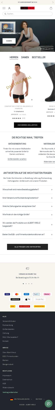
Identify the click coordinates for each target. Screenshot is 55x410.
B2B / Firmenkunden (10, 356)
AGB (4, 383)
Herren (14, 57)
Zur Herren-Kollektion (27, 125)
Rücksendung (8, 325)
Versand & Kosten (9, 321)
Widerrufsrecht (8, 388)
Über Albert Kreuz (9, 352)
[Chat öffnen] (48, 403)
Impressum (7, 375)
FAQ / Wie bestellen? (10, 337)
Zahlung (6, 333)
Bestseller (38, 57)
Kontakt (5, 341)
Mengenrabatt (8, 364)
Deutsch (39, 399)
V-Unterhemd (19, 112)
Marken (5, 360)
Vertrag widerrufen (10, 392)
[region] (27, 35)
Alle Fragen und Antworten (27, 247)
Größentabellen (8, 329)
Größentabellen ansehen (17, 159)
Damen (9, 41)
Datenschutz (7, 380)
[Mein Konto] (9, 8)
